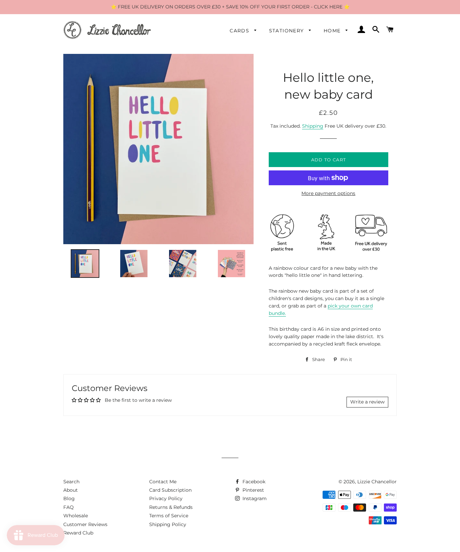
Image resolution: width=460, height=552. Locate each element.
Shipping (312, 126)
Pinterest (252, 490)
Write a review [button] (367, 402)
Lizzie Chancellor (377, 482)
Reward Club (78, 533)
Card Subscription (170, 490)
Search (71, 482)
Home (333, 31)
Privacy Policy (166, 498)
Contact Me (162, 482)
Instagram (254, 498)
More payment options (328, 193)
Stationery (287, 31)
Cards (240, 31)
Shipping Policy (167, 524)
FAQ (68, 507)
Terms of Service (168, 516)
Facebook (253, 482)
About (70, 490)
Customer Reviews (85, 524)
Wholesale (75, 516)
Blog (69, 498)
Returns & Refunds (171, 507)
